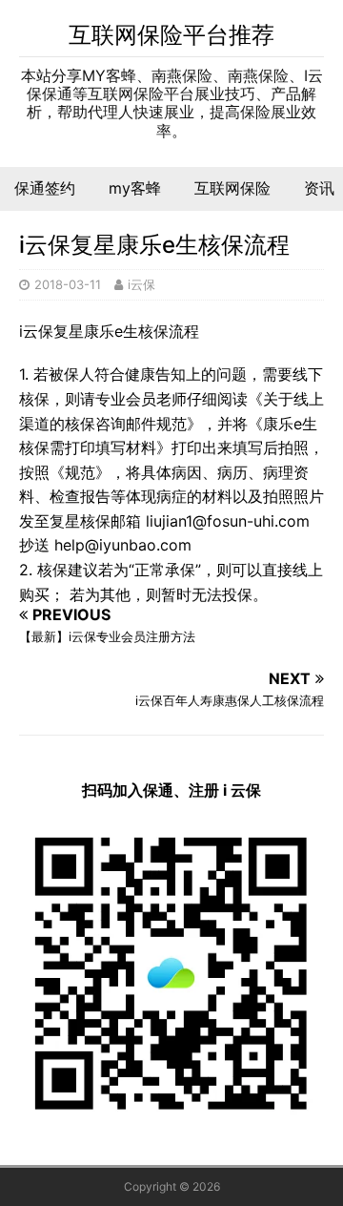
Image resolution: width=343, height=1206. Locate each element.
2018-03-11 (67, 284)
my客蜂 (135, 188)
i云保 (141, 284)
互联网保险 (232, 188)
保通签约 (44, 188)
